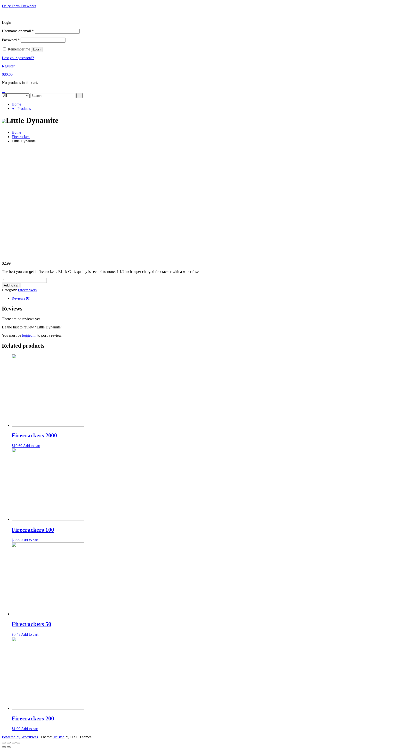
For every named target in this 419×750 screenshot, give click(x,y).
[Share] (9, 742)
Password (11, 40)
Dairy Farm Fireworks (19, 6)
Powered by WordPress (20, 737)
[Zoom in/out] (18, 742)
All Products (21, 108)
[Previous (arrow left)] (4, 747)
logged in (29, 335)
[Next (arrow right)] (9, 747)
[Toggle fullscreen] (14, 742)
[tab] (214, 298)
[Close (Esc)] (4, 742)
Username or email (18, 31)
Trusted (58, 737)
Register (8, 66)
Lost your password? (18, 58)
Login (36, 49)
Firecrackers (21, 137)
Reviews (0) (21, 298)
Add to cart (11, 285)
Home (16, 104)
